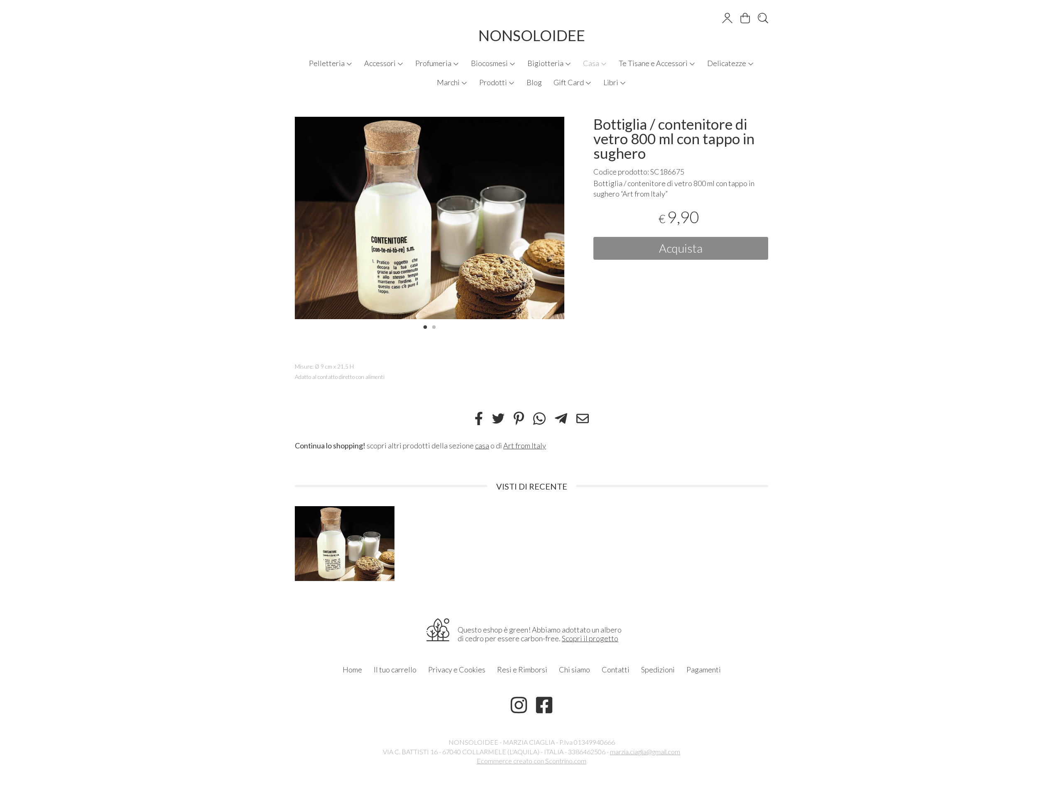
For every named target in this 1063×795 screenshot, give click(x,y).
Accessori (380, 63)
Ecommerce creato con (531, 761)
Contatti (615, 669)
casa (482, 445)
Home (352, 669)
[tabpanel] (429, 218)
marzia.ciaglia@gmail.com (645, 752)
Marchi (449, 82)
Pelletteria (327, 63)
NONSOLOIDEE (531, 35)
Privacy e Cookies (456, 669)
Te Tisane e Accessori (654, 63)
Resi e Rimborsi (522, 669)
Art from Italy (524, 445)
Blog (534, 82)
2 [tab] (434, 326)
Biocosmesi (490, 63)
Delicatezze (727, 63)
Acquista (681, 248)
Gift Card (569, 82)
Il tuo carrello (395, 669)
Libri (611, 82)
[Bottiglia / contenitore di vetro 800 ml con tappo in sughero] (429, 218)
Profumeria (434, 63)
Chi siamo (574, 669)
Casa (591, 63)
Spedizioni (658, 669)
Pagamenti (703, 669)
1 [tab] (425, 326)
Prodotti (493, 82)
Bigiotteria (546, 63)
